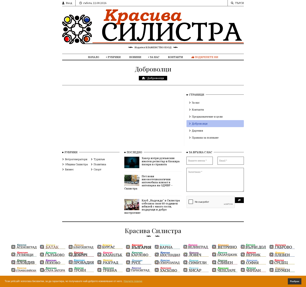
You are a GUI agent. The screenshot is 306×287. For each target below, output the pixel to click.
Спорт (97, 169)
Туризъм (99, 159)
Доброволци (200, 123)
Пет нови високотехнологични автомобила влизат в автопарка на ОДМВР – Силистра (148, 182)
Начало (93, 57)
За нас (154, 57)
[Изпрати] (239, 200)
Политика (100, 164)
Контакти (175, 57)
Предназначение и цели (207, 116)
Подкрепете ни (206, 57)
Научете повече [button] (133, 281)
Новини (135, 57)
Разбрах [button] (294, 281)
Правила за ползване (205, 137)
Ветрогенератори (76, 159)
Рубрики (114, 57)
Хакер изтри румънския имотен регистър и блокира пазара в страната (161, 161)
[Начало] (144, 78)
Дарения (197, 130)
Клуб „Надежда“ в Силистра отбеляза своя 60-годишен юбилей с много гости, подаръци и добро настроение (152, 206)
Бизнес (69, 169)
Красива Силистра (153, 230)
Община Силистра (76, 164)
